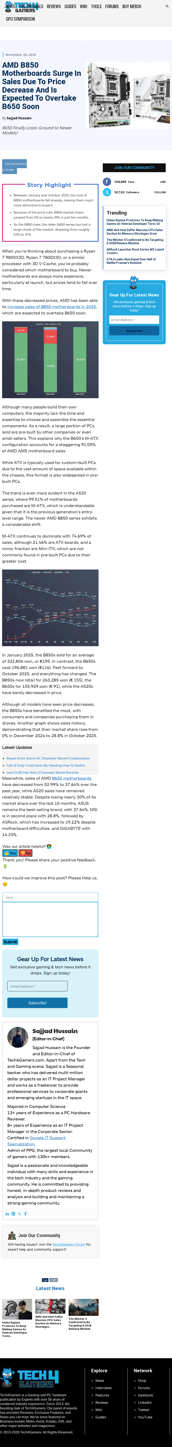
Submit (10, 941)
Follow (160, 192)
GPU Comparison (20, 19)
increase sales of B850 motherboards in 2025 (51, 306)
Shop (142, 1380)
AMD (54, 1280)
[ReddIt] (92, 167)
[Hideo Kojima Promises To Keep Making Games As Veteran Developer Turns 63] (17, 1309)
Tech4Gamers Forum (68, 1244)
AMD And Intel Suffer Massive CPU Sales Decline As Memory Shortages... (49, 1321)
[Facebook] (63, 167)
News (10, 6)
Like (163, 182)
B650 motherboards (71, 778)
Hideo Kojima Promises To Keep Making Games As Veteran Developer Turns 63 (135, 222)
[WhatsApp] (82, 167)
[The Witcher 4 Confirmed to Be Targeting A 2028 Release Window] (84, 1307)
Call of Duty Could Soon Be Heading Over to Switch (46, 765)
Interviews (103, 1388)
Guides (70, 6)
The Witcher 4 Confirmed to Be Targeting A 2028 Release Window (80, 1323)
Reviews (54, 6)
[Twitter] (73, 167)
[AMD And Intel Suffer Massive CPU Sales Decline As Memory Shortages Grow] (50, 1306)
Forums (112, 6)
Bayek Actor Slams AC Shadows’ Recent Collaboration (48, 758)
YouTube (145, 1417)
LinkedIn (145, 1402)
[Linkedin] (7, 1214)
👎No (25, 853)
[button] (167, 6)
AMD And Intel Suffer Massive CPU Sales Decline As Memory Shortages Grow (135, 231)
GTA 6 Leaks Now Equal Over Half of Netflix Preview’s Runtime (131, 261)
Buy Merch (131, 6)
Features (102, 1395)
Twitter (144, 1410)
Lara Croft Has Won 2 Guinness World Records (43, 772)
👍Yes (10, 853)
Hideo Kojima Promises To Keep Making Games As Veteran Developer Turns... (14, 1329)
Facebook (145, 1395)
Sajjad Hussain (19, 118)
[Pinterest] (13, 1214)
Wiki (83, 6)
